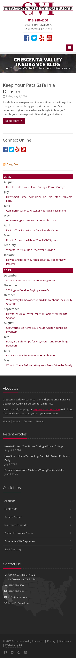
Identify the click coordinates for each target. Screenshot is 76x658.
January (9, 255)
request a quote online (46, 409)
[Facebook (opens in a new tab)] (26, 37)
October (9, 295)
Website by (13, 645)
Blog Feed (13, 164)
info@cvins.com (17, 597)
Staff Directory (12, 549)
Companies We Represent (19, 541)
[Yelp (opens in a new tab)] (42, 37)
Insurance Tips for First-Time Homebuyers (31, 355)
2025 (7, 270)
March (8, 235)
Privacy (51, 641)
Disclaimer (65, 641)
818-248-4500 (16, 585)
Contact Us (10, 509)
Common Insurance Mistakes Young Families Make (36, 210)
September (11, 309)
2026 (7, 177)
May (7, 215)
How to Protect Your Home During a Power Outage (35, 187)
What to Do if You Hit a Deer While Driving (30, 250)
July (6, 192)
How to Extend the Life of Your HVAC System (32, 240)
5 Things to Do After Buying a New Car (28, 290)
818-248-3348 (16, 591)
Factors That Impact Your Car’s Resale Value (32, 230)
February (10, 245)
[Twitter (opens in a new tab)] (34, 37)
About (16, 421)
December (11, 275)
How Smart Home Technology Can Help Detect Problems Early (37, 460)
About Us (9, 501)
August (9, 182)
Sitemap (39, 421)
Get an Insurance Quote (18, 533)
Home (6, 421)
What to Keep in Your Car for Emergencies (31, 280)
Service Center (13, 517)
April (7, 225)
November (11, 285)
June (7, 205)
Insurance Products (15, 525)
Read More (12, 121)
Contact (28, 421)
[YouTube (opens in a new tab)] (49, 37)
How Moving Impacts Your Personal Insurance (33, 220)
